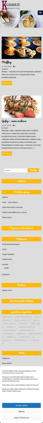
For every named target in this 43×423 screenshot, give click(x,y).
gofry (36, 320)
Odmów (21, 412)
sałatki (6, 268)
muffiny (11, 327)
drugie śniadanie (22, 320)
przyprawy (6, 274)
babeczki (7, 317)
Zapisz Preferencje (21, 418)
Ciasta (4, 249)
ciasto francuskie (23, 317)
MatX (5, 69)
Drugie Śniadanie (8, 254)
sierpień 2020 (7, 290)
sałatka (21, 334)
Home (13, 19)
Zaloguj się (6, 358)
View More (7, 83)
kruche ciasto (9, 323)
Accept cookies (22, 405)
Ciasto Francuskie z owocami (12, 207)
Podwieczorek (7, 259)
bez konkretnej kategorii (10, 244)
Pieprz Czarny (7, 217)
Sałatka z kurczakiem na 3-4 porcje (14, 212)
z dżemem (24, 337)
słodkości (11, 337)
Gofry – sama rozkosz (10, 202)
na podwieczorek (26, 327)
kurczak (23, 323)
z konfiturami (21, 340)
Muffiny (5, 197)
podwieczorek (26, 330)
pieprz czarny (9, 330)
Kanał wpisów (7, 363)
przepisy (5, 264)
